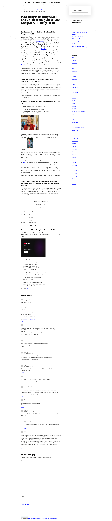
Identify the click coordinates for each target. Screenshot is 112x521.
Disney (73, 95)
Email (22, 489)
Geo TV (74, 103)
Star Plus (74, 162)
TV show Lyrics (75, 170)
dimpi (28, 421)
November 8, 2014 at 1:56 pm (29, 400)
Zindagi (74, 184)
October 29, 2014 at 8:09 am (29, 432)
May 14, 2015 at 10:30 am (28, 300)
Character (74, 81)
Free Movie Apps (76, 43)
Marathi (74, 124)
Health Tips (74, 108)
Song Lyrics (74, 149)
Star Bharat (74, 159)
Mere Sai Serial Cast (32, 518)
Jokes (73, 114)
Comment (23, 460)
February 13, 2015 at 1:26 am (29, 366)
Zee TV (73, 181)
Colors (73, 84)
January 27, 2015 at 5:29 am (29, 377)
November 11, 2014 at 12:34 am (32, 422)
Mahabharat (75, 122)
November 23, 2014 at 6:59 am (29, 387)
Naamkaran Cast (53, 518)
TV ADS (74, 167)
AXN (73, 68)
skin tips (74, 146)
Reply (22, 321)
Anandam (74, 63)
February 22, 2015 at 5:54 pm (29, 341)
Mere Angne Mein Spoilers (78, 127)
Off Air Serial (75, 138)
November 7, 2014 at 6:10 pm (29, 411)
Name (22, 482)
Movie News (75, 130)
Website (22, 496)
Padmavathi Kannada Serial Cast (43, 518)
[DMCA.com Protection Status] (24, 517)
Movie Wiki (74, 133)
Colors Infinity (75, 90)
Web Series (74, 178)
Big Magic (74, 71)
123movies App (75, 41)
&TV (73, 57)
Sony (73, 151)
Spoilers (74, 157)
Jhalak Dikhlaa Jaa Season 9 (78, 111)
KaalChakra (74, 116)
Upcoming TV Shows (77, 176)
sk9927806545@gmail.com (29, 319)
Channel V (74, 79)
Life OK (27, 288)
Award (73, 65)
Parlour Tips (75, 141)
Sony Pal (74, 154)
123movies (74, 60)
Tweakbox (74, 173)
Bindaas (74, 73)
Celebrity (74, 76)
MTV (73, 135)
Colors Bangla (75, 87)
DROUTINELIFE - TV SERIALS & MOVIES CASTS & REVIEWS (40, 3)
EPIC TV (74, 98)
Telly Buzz (74, 165)
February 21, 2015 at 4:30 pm (29, 353)
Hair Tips (74, 106)
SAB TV (74, 143)
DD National (75, 92)
